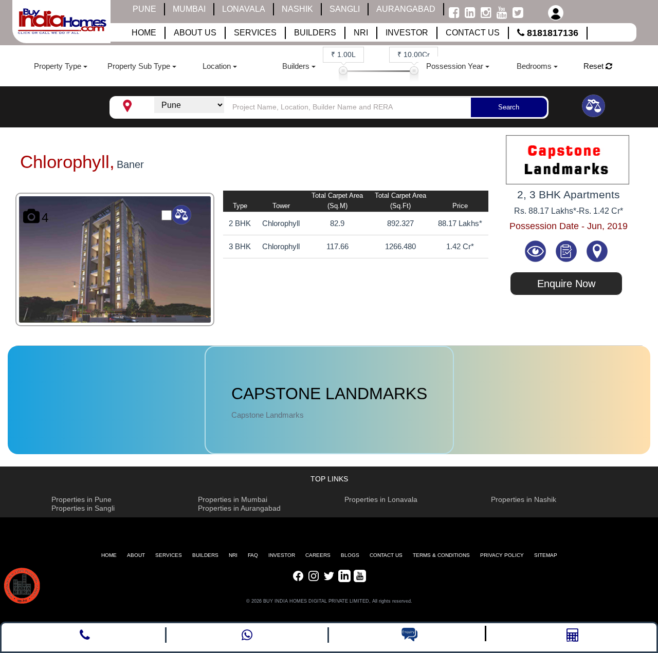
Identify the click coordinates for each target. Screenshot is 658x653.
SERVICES (168, 555)
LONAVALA (243, 9)
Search (508, 107)
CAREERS (318, 555)
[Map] (596, 250)
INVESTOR (281, 555)
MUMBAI (189, 9)
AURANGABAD (405, 9)
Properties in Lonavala (380, 499)
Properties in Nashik (523, 499)
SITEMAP (545, 555)
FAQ (253, 555)
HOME (109, 555)
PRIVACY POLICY (502, 555)
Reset (594, 66)
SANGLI (345, 9)
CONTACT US (386, 555)
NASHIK (297, 9)
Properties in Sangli (83, 508)
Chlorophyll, (67, 162)
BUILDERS (205, 555)
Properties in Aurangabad (239, 508)
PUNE (144, 9)
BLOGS (350, 555)
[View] (536, 250)
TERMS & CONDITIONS (441, 555)
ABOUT (136, 555)
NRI (233, 555)
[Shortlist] (567, 250)
